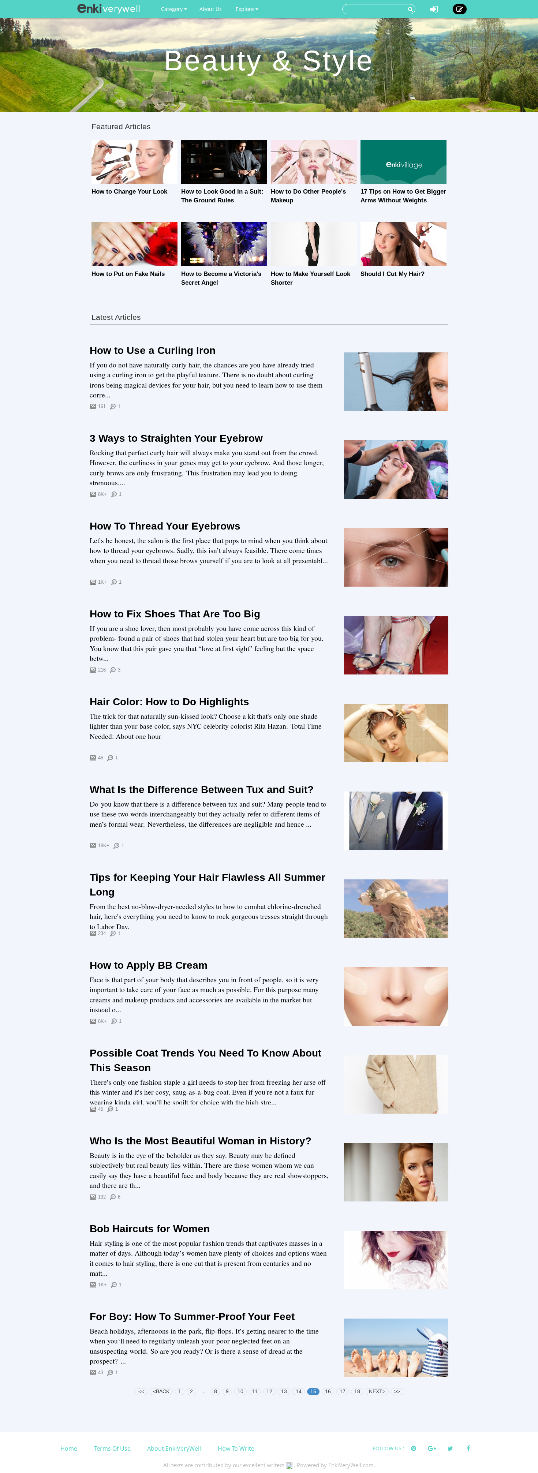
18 (357, 1391)
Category (172, 8)
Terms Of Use (112, 1448)
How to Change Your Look (129, 191)
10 (240, 1391)
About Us (210, 8)
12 (269, 1391)
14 (299, 1391)
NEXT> (377, 1391)
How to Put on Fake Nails (128, 273)
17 (342, 1391)
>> (397, 1391)
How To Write (236, 1448)
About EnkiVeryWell (174, 1448)
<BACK (161, 1391)
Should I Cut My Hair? (392, 273)
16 (328, 1391)
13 (284, 1391)
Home (68, 1448)
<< (141, 1391)
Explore (245, 8)
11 (255, 1391)
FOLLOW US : (388, 1448)
